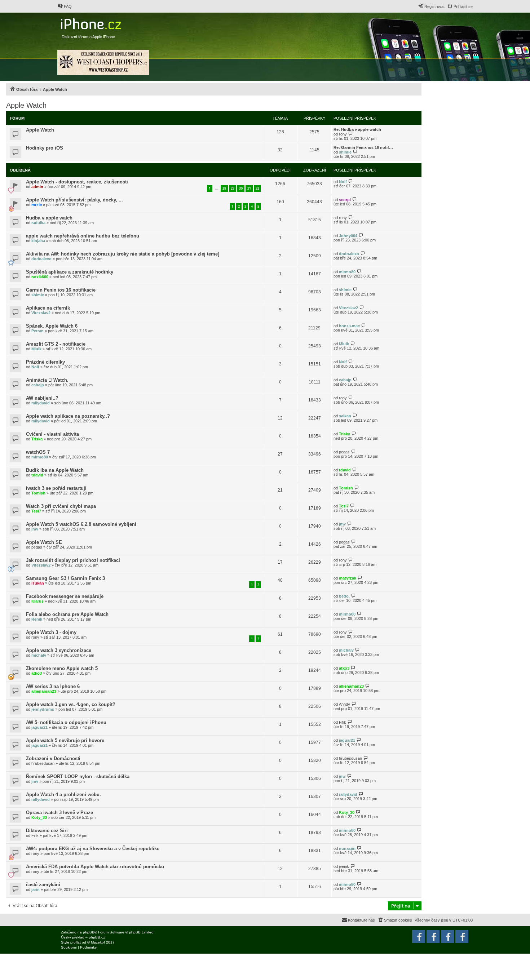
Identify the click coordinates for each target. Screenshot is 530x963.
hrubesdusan (42, 763)
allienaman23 (43, 691)
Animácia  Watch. (47, 380)
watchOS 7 (38, 452)
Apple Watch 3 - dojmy (51, 632)
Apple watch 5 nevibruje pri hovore (65, 740)
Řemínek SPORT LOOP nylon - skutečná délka (77, 776)
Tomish (38, 493)
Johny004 (348, 236)
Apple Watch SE (44, 542)
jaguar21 (39, 727)
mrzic (36, 205)
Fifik (342, 722)
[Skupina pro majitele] (447, 936)
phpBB (88, 932)
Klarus (37, 601)
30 (241, 188)
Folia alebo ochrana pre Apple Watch (67, 614)
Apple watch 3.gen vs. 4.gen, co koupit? (70, 704)
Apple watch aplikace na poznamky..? (68, 416)
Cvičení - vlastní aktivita (52, 434)
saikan (345, 416)
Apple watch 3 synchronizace (58, 650)
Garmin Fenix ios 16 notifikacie (61, 290)
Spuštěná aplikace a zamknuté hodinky (69, 272)
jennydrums (42, 709)
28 (224, 188)
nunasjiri (347, 848)
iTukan (37, 583)
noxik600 (39, 277)
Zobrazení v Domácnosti (53, 758)
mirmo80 (347, 272)
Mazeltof (98, 942)
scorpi (345, 200)
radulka (38, 223)
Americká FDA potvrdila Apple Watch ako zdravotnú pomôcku (95, 866)
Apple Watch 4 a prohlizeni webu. (63, 794)
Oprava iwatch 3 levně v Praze (59, 812)
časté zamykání (43, 884)
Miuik (36, 349)
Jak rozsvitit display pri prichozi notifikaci (73, 560)
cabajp (37, 385)
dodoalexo (41, 259)
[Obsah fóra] (91, 22)
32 (257, 188)
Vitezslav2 (40, 313)
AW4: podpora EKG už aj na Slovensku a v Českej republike (92, 848)
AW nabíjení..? (42, 398)
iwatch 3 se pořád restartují (56, 488)
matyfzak (347, 578)
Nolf (343, 181)
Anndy (344, 704)
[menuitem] (64, 6)
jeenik (344, 866)
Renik (36, 619)
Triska (37, 439)
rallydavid (40, 403)
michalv (38, 655)
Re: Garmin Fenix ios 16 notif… (363, 147)
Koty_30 (39, 817)
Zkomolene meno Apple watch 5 (62, 668)
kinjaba (38, 241)
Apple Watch (26, 105)
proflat (75, 942)
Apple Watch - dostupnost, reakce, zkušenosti (77, 182)
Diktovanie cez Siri (47, 830)
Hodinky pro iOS (44, 148)
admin (37, 187)
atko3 (36, 673)
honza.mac (349, 326)
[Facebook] (461, 936)
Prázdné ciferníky (45, 362)
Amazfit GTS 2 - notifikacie (55, 344)
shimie (345, 152)
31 (249, 188)
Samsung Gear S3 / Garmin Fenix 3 (65, 578)
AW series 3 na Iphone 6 (53, 686)
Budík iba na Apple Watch (55, 470)
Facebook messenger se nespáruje (64, 596)
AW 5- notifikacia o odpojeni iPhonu (66, 722)
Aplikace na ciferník (48, 308)
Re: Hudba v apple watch (357, 129)
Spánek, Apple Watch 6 (52, 326)
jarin (35, 889)
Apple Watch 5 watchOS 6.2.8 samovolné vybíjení (81, 524)
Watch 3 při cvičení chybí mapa (61, 506)
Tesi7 (36, 511)
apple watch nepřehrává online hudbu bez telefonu (82, 236)
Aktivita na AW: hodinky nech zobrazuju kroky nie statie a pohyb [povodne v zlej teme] (122, 254)
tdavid (37, 475)
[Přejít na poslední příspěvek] (350, 181)
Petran (37, 331)
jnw (34, 529)
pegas (344, 452)
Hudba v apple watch (49, 218)
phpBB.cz (97, 937)
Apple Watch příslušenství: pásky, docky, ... (74, 200)
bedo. (344, 596)
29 (232, 188)
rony (343, 134)
